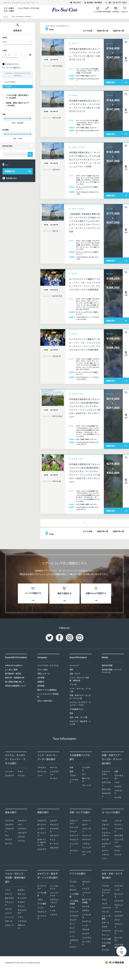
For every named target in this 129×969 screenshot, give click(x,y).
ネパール (53, 767)
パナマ (117, 919)
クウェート (9, 925)
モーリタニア (86, 943)
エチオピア (74, 915)
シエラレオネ (86, 915)
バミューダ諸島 (106, 917)
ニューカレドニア (54, 887)
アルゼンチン (9, 830)
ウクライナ (86, 839)
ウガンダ (85, 929)
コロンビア (22, 832)
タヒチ (52, 906)
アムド (117, 782)
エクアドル (9, 820)
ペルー (20, 824)
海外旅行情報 (107, 665)
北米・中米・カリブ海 (78, 717)
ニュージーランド (54, 894)
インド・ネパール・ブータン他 (80, 690)
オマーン (8, 894)
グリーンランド (86, 853)
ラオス (20, 771)
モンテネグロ (54, 830)
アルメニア (74, 839)
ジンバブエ (86, 937)
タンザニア (86, 921)
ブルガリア (41, 820)
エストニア (74, 835)
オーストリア (41, 834)
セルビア (53, 820)
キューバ (105, 935)
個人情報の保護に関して (14, 681)
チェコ (52, 839)
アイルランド (118, 830)
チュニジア (22, 898)
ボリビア (8, 839)
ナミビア (85, 888)
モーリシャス (41, 917)
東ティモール (86, 779)
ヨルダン (21, 890)
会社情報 (40, 677)
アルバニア (54, 824)
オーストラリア (41, 887)
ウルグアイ (9, 824)
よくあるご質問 (11, 669)
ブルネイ (73, 775)
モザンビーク (86, 883)
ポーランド (41, 824)
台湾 (71, 767)
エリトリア (74, 911)
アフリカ (73, 684)
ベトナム (21, 775)
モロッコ (21, 894)
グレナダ (105, 949)
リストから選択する (13, 67)
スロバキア (54, 847)
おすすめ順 (87, 30)
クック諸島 (41, 903)
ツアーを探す (9, 8)
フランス (117, 820)
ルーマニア (54, 843)
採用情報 (40, 685)
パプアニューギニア (54, 900)
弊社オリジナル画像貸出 (47, 690)
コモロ (40, 899)
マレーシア (86, 785)
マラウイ (73, 947)
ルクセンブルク (106, 845)
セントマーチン (118, 939)
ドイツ (104, 858)
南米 (71, 713)
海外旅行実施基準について (15, 685)
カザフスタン (106, 783)
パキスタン (41, 767)
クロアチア (41, 849)
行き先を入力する (12, 64)
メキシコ (117, 911)
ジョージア (74, 827)
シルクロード (118, 791)
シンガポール (86, 768)
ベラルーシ (86, 820)
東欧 (71, 669)
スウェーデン (86, 830)
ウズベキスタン (118, 776)
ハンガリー (41, 828)
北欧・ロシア (75, 673)
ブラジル (21, 836)
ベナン (72, 886)
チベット (105, 778)
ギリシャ (21, 906)
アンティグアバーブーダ (106, 893)
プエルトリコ (118, 925)
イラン (20, 917)
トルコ (7, 890)
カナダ (104, 926)
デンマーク (86, 835)
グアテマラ (118, 886)
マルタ (104, 820)
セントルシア (118, 932)
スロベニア (54, 835)
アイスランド (74, 851)
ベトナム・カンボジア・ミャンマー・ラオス (80, 703)
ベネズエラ (22, 820)
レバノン (8, 913)
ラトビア (73, 831)
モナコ (104, 828)
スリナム (21, 840)
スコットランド (118, 840)
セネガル (85, 910)
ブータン (53, 778)
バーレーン (9, 917)
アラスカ (105, 886)
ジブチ (72, 907)
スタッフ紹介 (42, 669)
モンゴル (117, 797)
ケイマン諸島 (41, 894)
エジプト (8, 909)
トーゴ (84, 925)
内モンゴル (106, 789)
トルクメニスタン (106, 772)
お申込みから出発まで (14, 665)
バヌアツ (53, 914)
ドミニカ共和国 (106, 944)
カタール (8, 921)
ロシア (84, 824)
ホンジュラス (118, 895)
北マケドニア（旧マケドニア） (41, 842)
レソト (72, 936)
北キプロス (9, 898)
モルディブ (41, 911)
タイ (84, 774)
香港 (71, 771)
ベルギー (117, 846)
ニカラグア (118, 915)
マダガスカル (74, 941)
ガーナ (72, 924)
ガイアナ (8, 843)
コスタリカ (106, 930)
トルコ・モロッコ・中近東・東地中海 (79, 679)
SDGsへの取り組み (44, 700)
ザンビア (85, 933)
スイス (117, 850)
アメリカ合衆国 (118, 945)
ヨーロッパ (74, 665)
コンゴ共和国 (74, 895)
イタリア (105, 824)
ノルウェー (86, 843)
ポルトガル (118, 835)
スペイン (105, 850)
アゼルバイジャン (74, 822)
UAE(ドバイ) (21, 926)
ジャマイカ (118, 900)
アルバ (104, 899)
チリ (7, 835)
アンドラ (117, 854)
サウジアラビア (22, 911)
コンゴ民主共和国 (74, 902)
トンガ (52, 910)
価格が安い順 (118, 30)
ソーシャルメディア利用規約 (47, 695)
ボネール (105, 922)
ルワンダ (85, 906)
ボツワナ (73, 890)
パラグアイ (22, 828)
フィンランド (74, 845)
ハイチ (117, 890)
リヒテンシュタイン (106, 834)
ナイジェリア (86, 894)
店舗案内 (40, 681)
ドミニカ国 (106, 939)
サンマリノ (118, 824)
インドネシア (74, 781)
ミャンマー (9, 771)
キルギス (117, 786)
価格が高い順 (102, 30)
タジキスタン (106, 794)
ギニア (72, 928)
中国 (116, 771)
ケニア (72, 932)
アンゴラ (73, 881)
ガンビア (73, 919)
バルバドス (106, 907)
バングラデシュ (54, 772)
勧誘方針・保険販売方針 (14, 677)
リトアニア (86, 847)
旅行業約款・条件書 (13, 673)
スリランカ (41, 771)
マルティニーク (118, 906)
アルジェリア (9, 903)
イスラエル (22, 921)
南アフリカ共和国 (86, 900)
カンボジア (9, 775)
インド (40, 775)
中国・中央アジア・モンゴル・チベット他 (80, 696)
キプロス (21, 902)
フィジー (40, 907)
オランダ (105, 839)
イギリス (105, 854)
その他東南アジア (77, 709)
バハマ (104, 903)
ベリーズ (105, 911)
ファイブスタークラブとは (28, 8)
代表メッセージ (43, 673)
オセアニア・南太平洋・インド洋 (80, 722)
